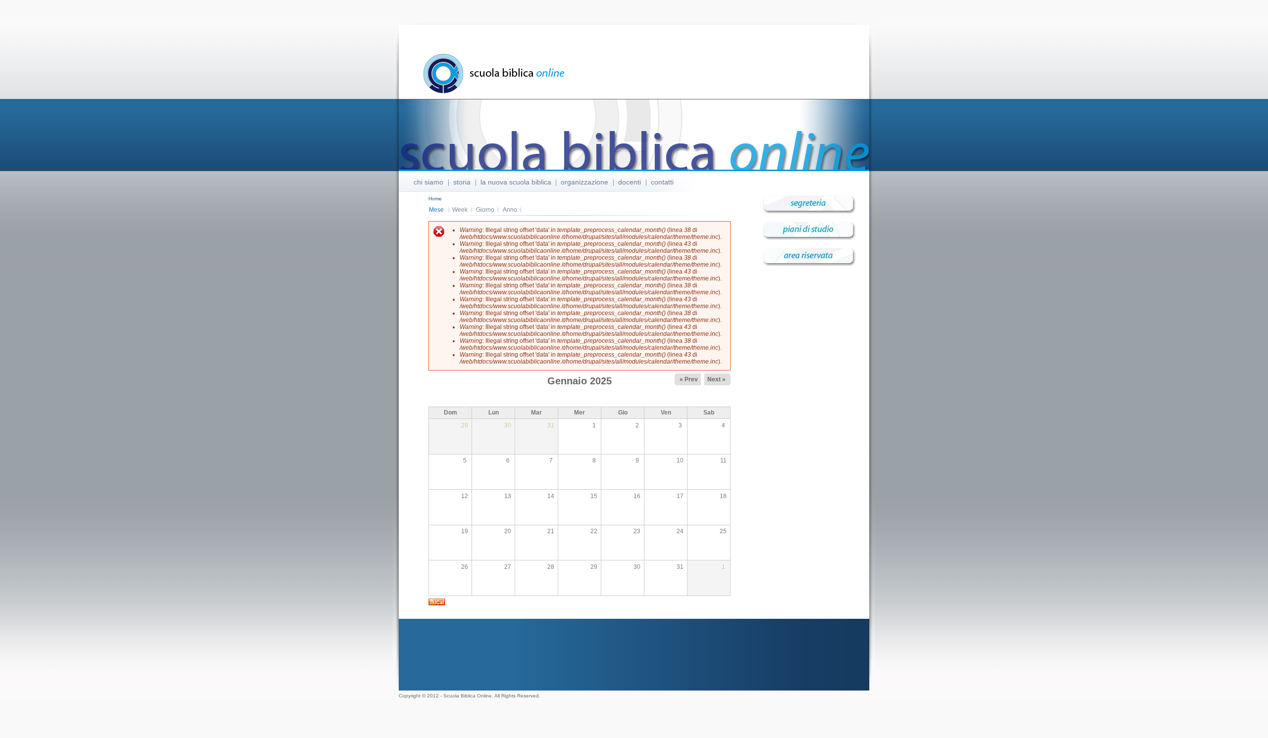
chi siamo (428, 182)
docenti (629, 182)
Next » (716, 379)
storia (462, 182)
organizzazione (584, 182)
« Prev (689, 379)
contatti (662, 182)
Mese (439, 209)
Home (435, 198)
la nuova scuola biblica (515, 182)
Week (460, 209)
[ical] (436, 603)
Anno (510, 209)
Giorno (485, 209)
